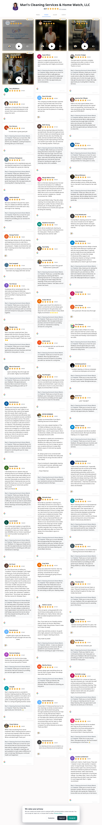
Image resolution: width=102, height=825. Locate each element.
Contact (64, 14)
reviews (62, 9)
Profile (38, 14)
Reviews (46, 14)
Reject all (62, 818)
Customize (51, 818)
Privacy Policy (58, 813)
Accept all (72, 818)
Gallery (55, 14)
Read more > (62, 90)
